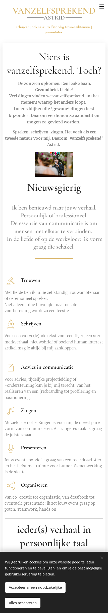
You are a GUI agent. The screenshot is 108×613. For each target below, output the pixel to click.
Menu (102, 6)
